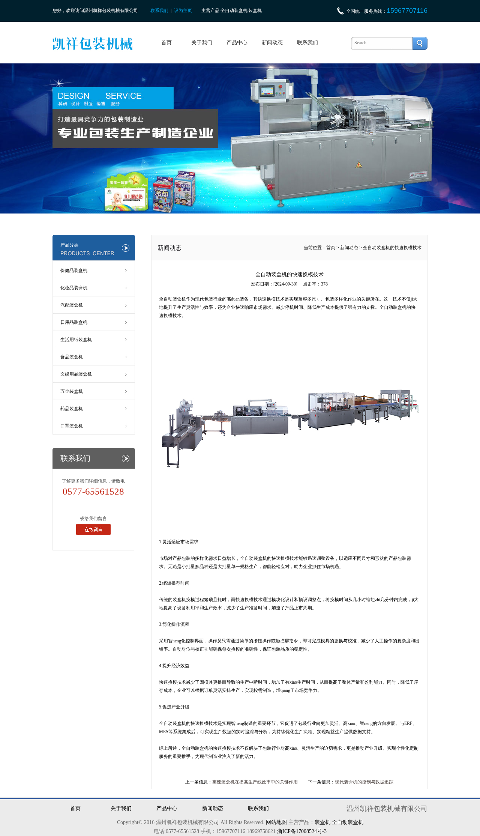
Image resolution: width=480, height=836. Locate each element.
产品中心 (237, 42)
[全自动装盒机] (290, 429)
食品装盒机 (71, 356)
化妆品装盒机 (73, 287)
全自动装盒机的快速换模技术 (392, 247)
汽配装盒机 (71, 305)
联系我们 (159, 10)
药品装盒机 (71, 408)
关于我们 (201, 42)
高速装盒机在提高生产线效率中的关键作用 (255, 782)
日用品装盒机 (73, 322)
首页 (166, 42)
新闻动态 (272, 42)
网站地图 (276, 822)
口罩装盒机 (71, 426)
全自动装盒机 (393, 307)
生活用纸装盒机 (76, 339)
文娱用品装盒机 (76, 374)
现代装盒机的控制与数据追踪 (364, 782)
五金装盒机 (71, 391)
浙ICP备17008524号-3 (302, 831)
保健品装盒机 (73, 270)
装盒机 (322, 822)
